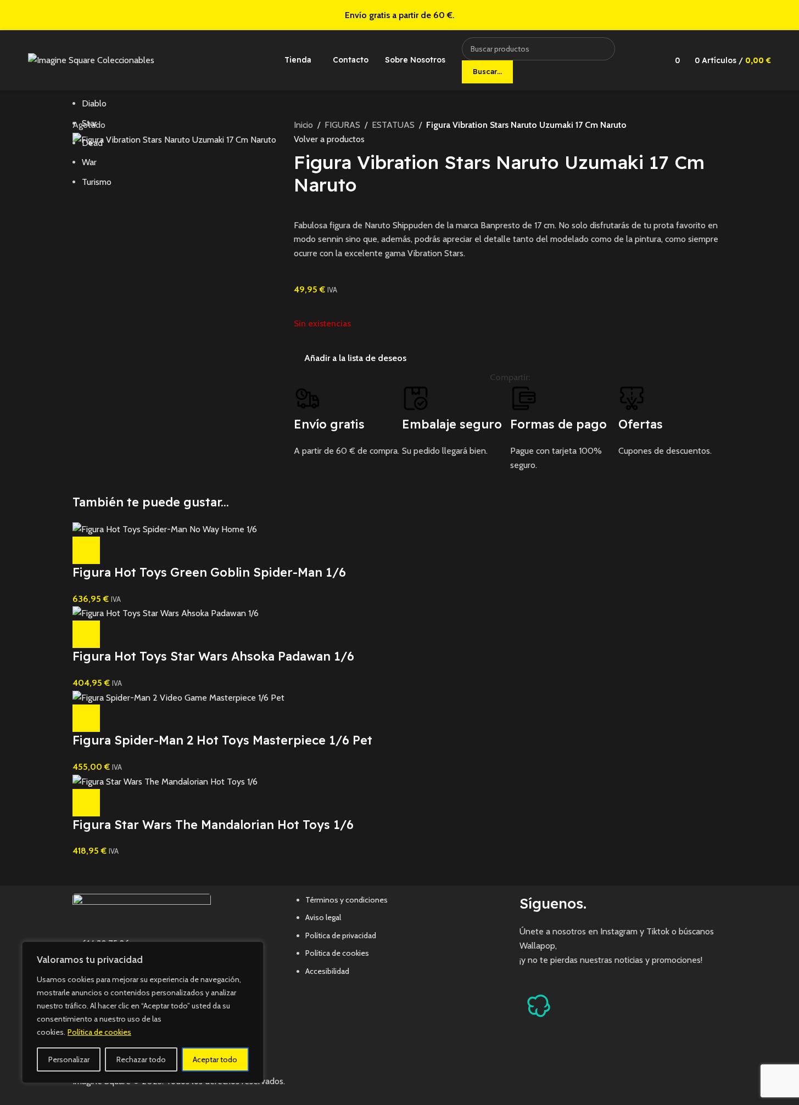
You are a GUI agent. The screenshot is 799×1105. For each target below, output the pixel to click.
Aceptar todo (215, 1059)
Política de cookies (99, 1032)
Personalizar (69, 1059)
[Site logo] (91, 59)
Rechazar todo (141, 1059)
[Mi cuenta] (647, 60)
